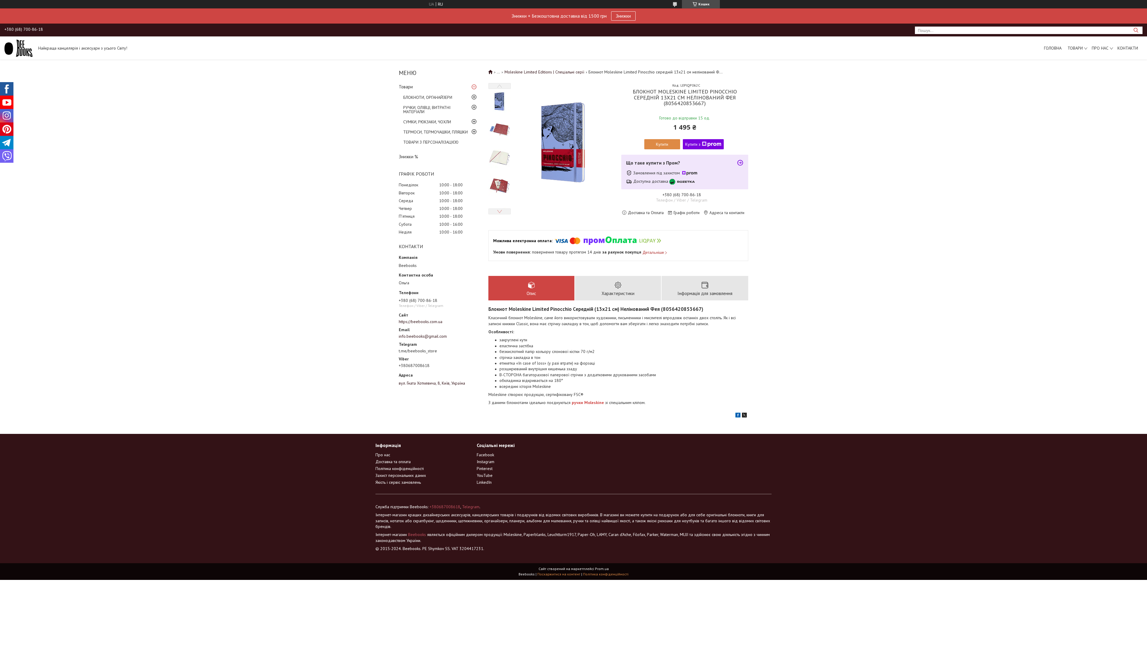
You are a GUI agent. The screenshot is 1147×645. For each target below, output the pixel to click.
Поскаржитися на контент (558, 574)
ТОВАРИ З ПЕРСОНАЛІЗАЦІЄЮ (431, 142)
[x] (744, 416)
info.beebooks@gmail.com (423, 336)
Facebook (485, 454)
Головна (1053, 48)
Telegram (470, 506)
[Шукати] (1136, 30)
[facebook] (737, 416)
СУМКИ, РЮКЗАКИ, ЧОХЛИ (427, 122)
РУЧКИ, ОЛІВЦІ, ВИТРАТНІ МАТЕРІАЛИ (426, 109)
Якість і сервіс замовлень (398, 482)
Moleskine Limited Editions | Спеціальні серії (544, 72)
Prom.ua (602, 568)
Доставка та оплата (393, 461)
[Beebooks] (18, 47)
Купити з (692, 144)
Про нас (1100, 48)
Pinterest (485, 468)
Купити (662, 144)
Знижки (623, 16)
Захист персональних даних (400, 475)
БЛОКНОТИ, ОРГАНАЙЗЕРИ (427, 97)
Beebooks (417, 534)
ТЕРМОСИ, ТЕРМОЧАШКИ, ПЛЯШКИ (435, 132)
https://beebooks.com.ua (420, 321)
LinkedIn (484, 482)
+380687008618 (445, 506)
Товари (1075, 48)
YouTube (485, 475)
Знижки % (408, 156)
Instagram (485, 461)
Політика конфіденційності (399, 468)
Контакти (1127, 48)
